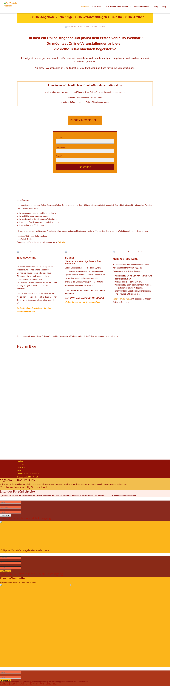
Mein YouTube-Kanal (122, 299)
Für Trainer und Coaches (117, 7)
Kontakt (20, 461)
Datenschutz (22, 467)
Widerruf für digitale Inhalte (28, 474)
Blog (156, 7)
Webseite (61, 242)
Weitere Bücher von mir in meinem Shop (82, 302)
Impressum (21, 464)
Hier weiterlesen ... (24, 371)
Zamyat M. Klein (32, 382)
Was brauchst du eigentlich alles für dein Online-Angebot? (41, 420)
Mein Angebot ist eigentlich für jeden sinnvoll (35, 358)
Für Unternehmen (141, 7)
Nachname (60, 147)
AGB (19, 471)
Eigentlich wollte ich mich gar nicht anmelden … (36, 389)
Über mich (96, 7)
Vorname (59, 138)
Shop (164, 7)
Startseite (85, 7)
